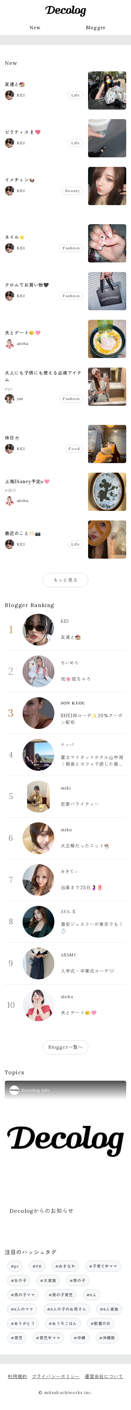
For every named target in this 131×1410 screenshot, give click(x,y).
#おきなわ (65, 1266)
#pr (9, 388)
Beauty (72, 190)
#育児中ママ (48, 1337)
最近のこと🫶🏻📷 (23, 533)
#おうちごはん (63, 1323)
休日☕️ (12, 438)
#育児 (17, 1337)
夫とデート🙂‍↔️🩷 (23, 333)
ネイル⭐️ (15, 237)
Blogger (96, 28)
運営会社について (104, 1376)
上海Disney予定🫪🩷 (27, 481)
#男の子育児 (61, 1294)
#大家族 (48, 1280)
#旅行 (11, 490)
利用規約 (17, 1376)
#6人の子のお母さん (66, 1309)
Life (75, 95)
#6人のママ (22, 1309)
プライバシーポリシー (56, 1376)
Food (74, 448)
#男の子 (78, 1280)
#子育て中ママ (103, 1266)
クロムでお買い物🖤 (27, 285)
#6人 (91, 1294)
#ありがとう (23, 1323)
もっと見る (65, 580)
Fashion (71, 248)
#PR (37, 1266)
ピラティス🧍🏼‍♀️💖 (23, 132)
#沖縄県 (107, 1337)
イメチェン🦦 (20, 180)
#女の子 (19, 1280)
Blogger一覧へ (65, 1047)
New (35, 28)
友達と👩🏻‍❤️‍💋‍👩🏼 (15, 84)
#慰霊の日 (101, 1323)
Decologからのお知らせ (42, 1210)
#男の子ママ (23, 1294)
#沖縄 (80, 1337)
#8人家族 (109, 1309)
